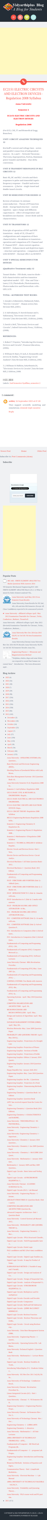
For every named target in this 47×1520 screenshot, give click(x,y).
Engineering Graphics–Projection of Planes (23, 1047)
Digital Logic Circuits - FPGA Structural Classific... (25, 1237)
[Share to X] (8, 380)
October (10, 724)
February (11, 751)
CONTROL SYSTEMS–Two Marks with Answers (24, 981)
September (11, 727)
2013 (7, 711)
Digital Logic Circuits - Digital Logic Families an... (25, 1257)
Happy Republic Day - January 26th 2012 (22, 1070)
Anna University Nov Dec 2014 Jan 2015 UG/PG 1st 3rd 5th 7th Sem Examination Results (27, 636)
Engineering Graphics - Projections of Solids (23, 1054)
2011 (7, 1501)
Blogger (34, 1516)
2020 (7, 687)
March (10, 747)
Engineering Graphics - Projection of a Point (23, 1083)
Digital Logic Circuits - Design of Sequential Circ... (25, 1279)
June (9, 737)
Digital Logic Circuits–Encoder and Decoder (23, 1298)
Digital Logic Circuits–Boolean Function (22, 1314)
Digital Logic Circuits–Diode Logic (20, 1247)
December (11, 717)
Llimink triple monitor (30, 407)
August (10, 731)
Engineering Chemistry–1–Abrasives (20, 1428)
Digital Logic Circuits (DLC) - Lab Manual (22, 1190)
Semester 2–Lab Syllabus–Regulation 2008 (23, 789)
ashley (12, 401)
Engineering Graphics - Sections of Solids (22, 1051)
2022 (7, 681)
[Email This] (4, 380)
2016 (7, 701)
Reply (11, 411)
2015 (7, 704)
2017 (7, 697)
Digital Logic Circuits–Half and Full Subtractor (24, 1305)
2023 (7, 677)
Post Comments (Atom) (22, 456)
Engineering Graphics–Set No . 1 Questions (23, 1079)
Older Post (41, 451)
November (11, 721)
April (9, 744)
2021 (7, 684)
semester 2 (35, 383)
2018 (7, 694)
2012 (7, 714)
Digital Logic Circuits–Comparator (20, 1301)
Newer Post (6, 451)
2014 (7, 707)
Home (24, 451)
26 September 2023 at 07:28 (28, 401)
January (10, 754)
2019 (7, 691)
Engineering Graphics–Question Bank (21, 1099)
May (9, 741)
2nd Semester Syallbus (20, 383)
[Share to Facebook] (10, 380)
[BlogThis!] (6, 380)
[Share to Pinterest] (12, 380)
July (9, 734)
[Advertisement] (23, 51)
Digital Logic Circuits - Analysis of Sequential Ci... (25, 1282)
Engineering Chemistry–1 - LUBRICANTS (22, 1425)
